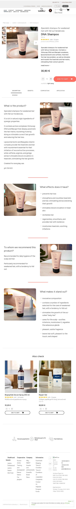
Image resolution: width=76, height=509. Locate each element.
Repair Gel (43, 395)
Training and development (20, 468)
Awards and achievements (29, 468)
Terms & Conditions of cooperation (39, 473)
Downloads (39, 460)
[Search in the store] (61, 10)
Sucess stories (19, 462)
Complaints (39, 479)
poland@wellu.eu (66, 469)
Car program (19, 478)
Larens (9, 468)
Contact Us (38, 483)
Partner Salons (19, 473)
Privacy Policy (24, 504)
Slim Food (10, 473)
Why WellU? (28, 462)
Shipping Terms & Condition (38, 465)
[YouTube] (50, 464)
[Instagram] (50, 469)
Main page (6, 23)
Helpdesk (38, 486)
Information (39, 457)
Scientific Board (29, 473)
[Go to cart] (68, 10)
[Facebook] (50, 458)
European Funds (38, 490)
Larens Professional (11, 464)
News (28, 477)
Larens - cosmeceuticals (19, 23)
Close (70, 501)
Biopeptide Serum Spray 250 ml (17, 395)
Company (29, 457)
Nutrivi (9, 470)
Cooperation (21, 457)
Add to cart (15, 412)
